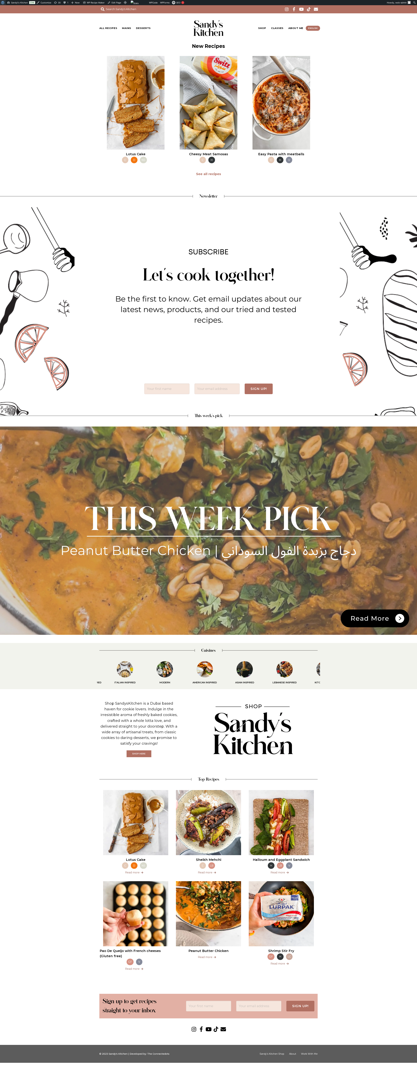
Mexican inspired (308, 682)
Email (316, 9)
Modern (109, 682)
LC (289, 956)
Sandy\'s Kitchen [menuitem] (19, 2)
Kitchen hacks (268, 682)
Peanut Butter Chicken (208, 951)
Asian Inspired (188, 682)
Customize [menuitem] (46, 2)
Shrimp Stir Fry (281, 951)
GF (130, 961)
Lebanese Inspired (229, 682)
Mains (126, 28)
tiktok (308, 9)
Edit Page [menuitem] (116, 2)
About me (295, 28)
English (313, 28)
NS (143, 160)
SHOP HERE (138, 753)
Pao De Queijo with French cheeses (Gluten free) (130, 953)
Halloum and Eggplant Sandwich (281, 860)
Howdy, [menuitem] (397, 2)
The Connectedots (158, 1053)
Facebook (294, 9)
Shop (262, 28)
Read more (132, 872)
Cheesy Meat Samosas (208, 154)
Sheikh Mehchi (208, 860)
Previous (93, 672)
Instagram (286, 9)
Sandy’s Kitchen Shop (272, 1053)
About (292, 1053)
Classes (277, 28)
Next (323, 672)
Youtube (301, 9)
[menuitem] (3, 2)
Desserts (143, 28)
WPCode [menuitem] (153, 2)
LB (211, 865)
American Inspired (149, 682)
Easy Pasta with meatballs (281, 154)
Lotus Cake (135, 154)
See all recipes (208, 174)
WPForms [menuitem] (165, 2)
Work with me (309, 1053)
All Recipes (108, 28)
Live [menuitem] (32, 2)
